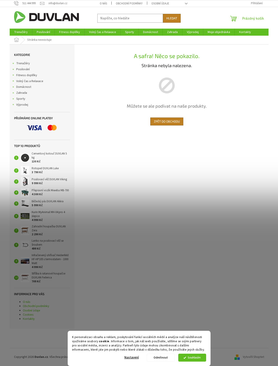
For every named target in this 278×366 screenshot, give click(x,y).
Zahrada (21, 93)
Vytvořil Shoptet (253, 357)
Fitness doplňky (26, 75)
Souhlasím (194, 357)
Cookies (28, 315)
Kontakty (29, 319)
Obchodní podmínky (129, 4)
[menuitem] (21, 32)
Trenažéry (23, 63)
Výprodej (22, 105)
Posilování (23, 69)
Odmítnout (161, 357)
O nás (103, 4)
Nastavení (131, 357)
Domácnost (23, 87)
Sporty (20, 99)
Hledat (171, 18)
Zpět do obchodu (167, 121)
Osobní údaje (160, 4)
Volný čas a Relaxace (29, 81)
